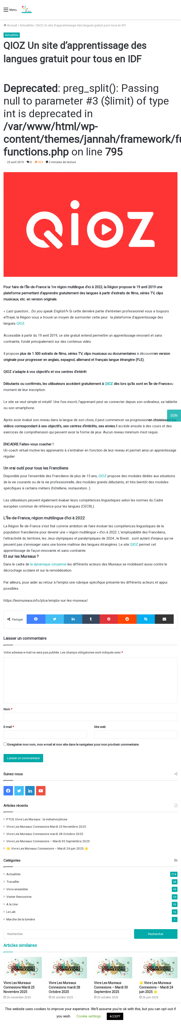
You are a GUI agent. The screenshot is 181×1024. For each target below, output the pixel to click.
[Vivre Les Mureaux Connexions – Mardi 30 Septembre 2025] (113, 967)
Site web (100, 727)
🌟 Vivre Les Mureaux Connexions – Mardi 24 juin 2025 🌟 (47, 848)
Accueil (11, 25)
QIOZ (20, 323)
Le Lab (11, 912)
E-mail (9, 727)
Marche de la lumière (20, 919)
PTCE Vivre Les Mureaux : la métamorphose (36, 819)
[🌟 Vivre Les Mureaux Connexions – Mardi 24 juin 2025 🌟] (158, 967)
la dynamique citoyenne (48, 564)
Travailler (12, 881)
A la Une (12, 904)
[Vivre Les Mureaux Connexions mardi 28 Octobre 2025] (68, 967)
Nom (8, 709)
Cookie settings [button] (89, 1016)
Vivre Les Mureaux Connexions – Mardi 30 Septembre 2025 (48, 841)
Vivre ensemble (17, 889)
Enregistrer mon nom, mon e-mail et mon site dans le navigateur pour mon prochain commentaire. (73, 744)
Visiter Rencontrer (19, 897)
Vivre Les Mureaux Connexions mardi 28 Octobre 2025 (44, 834)
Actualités (26, 25)
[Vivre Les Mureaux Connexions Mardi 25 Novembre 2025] (23, 967)
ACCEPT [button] (115, 1016)
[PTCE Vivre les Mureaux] (26, 9)
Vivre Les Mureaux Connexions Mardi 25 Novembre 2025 (46, 826)
